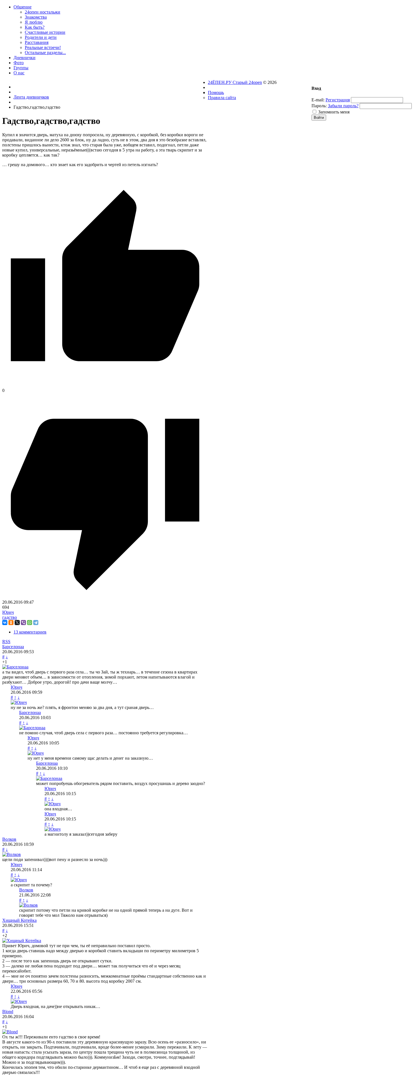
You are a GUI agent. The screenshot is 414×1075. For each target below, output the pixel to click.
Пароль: (319, 105)
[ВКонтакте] (4, 622)
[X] (17, 622)
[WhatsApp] (29, 622)
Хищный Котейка (19, 920)
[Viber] (23, 622)
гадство (9, 617)
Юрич (8, 612)
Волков (9, 839)
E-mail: (317, 99)
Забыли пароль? (343, 105)
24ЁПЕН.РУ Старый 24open (235, 82)
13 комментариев (30, 632)
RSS (6, 641)
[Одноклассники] (11, 622)
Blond (7, 1011)
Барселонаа (13, 646)
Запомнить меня (334, 112)
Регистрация (338, 99)
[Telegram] (35, 622)
